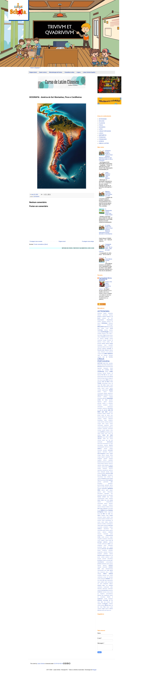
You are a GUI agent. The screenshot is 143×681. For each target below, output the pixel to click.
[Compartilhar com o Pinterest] (50, 194)
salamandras (110, 580)
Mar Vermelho (109, 363)
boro (112, 415)
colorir (111, 425)
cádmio (107, 436)
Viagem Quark (109, 385)
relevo (105, 573)
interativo (111, 503)
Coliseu (99, 331)
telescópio (105, 588)
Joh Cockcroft (109, 351)
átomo (111, 608)
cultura (111, 431)
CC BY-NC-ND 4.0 (58, 663)
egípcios (99, 451)
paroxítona (99, 547)
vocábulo (111, 603)
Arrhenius (111, 323)
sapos (98, 582)
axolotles (111, 411)
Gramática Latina (69, 72)
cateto (105, 420)
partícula (99, 548)
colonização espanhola (103, 425)
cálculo (111, 437)
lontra (98, 513)
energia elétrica (101, 455)
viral (112, 602)
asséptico (105, 405)
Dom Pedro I (110, 333)
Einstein (108, 335)
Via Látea (103, 385)
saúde (105, 582)
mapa (107, 515)
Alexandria (110, 313)
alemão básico (102, 391)
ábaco (108, 607)
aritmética (111, 403)
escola (99, 462)
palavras (105, 542)
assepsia (99, 405)
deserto (111, 445)
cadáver (103, 416)
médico (111, 527)
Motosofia (110, 366)
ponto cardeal (100, 557)
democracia (100, 443)
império (99, 501)
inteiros (105, 503)
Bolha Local (104, 328)
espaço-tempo (100, 463)
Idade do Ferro (106, 346)
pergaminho (100, 552)
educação (110, 450)
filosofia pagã (109, 473)
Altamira (99, 314)
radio (103, 568)
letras (106, 510)
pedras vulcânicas (102, 550)
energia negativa (101, 456)
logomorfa (110, 511)
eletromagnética (101, 453)
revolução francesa (101, 575)
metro (102, 522)
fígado (108, 478)
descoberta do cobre (108, 443)
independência (109, 501)
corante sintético (106, 430)
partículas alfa (105, 548)
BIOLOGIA (101, 121)
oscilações (104, 538)
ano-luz (104, 398)
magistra (103, 515)
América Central (101, 316)
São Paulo (110, 380)
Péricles (104, 373)
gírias (104, 491)
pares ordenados (108, 545)
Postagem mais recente (36, 241)
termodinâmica (109, 593)
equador (105, 458)
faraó (98, 471)
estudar (99, 468)
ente (112, 456)
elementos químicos (108, 451)
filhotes (104, 473)
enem (111, 453)
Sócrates (99, 381)
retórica (111, 573)
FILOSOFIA (102, 123)
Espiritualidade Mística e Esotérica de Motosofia (105, 279)
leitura (103, 510)
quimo (108, 563)
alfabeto (105, 393)
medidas (108, 518)
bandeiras (99, 413)
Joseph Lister (100, 353)
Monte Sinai (105, 366)
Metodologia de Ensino (55, 72)
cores (111, 430)
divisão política (108, 448)
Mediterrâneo (110, 364)
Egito (104, 335)
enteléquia (99, 458)
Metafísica (100, 366)
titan (102, 595)
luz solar (108, 513)
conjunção (105, 428)
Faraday (104, 340)
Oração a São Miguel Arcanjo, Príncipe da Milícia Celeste (105, 285)
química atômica (102, 565)
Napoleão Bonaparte (102, 368)
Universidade (105, 383)
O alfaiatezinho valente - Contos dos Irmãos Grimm (108, 212)
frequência (104, 478)
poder (103, 555)
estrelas (110, 467)
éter (105, 610)
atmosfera (110, 408)
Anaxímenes (110, 320)
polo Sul (111, 555)
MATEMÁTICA (102, 135)
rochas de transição (108, 577)
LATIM (100, 129)
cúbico (103, 440)
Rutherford (99, 378)
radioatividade (100, 570)
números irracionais (102, 533)
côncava (99, 440)
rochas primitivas (101, 578)
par (112, 543)
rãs (103, 580)
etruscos (111, 468)
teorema (105, 592)
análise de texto (102, 400)
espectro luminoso (108, 463)
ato (98, 410)
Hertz (105, 345)
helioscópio (110, 491)
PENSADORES (103, 139)
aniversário (99, 398)
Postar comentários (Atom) (41, 244)
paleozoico (104, 543)
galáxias (111, 480)
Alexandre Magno (102, 313)
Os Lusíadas (105, 369)
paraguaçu (99, 545)
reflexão (99, 573)
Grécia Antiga (109, 343)
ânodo (103, 610)
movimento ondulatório (102, 527)
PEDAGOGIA (102, 137)
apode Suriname (108, 401)
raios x (107, 572)
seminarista (110, 582)
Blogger (94, 669)
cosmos (102, 432)
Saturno (106, 378)
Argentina (104, 321)
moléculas (110, 525)
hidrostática (100, 493)
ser (98, 583)
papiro (109, 543)
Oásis (111, 369)
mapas (111, 515)
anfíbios (105, 396)
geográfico (99, 483)
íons (110, 610)
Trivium (99, 383)
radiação (111, 565)
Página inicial (33, 72)
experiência (99, 470)
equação (111, 458)
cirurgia (99, 423)
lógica (98, 515)
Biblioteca (106, 326)
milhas (106, 522)
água (103, 608)
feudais (107, 471)
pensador (111, 550)
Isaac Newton (105, 350)
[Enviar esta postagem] (41, 194)
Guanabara (99, 345)
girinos (111, 485)
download (99, 450)
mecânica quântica (101, 518)
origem (111, 537)
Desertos (104, 333)
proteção (109, 560)
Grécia (103, 343)
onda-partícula (109, 535)
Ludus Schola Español (89, 72)
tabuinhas (99, 588)
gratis (107, 490)
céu (107, 438)
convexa (99, 430)
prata (112, 557)
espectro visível (100, 465)
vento (98, 602)
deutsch (111, 446)
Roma (111, 376)
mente (103, 520)
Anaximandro (100, 320)
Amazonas (105, 314)
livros (105, 512)
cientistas (111, 421)
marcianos (99, 517)
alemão (111, 390)
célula (104, 438)
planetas (99, 555)
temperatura (105, 590)
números (110, 532)
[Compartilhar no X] (47, 194)
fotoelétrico (110, 475)
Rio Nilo (104, 374)
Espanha (103, 336)
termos (99, 595)
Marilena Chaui (100, 364)
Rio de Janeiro (109, 374)
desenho (106, 445)
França (104, 341)
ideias (108, 500)
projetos (104, 560)
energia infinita (109, 455)
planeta (111, 553)
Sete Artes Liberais (101, 380)
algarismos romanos (102, 395)
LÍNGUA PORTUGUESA (105, 131)
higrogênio (106, 493)
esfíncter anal (110, 461)
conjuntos (99, 428)
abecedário (106, 386)
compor (99, 427)
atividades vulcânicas (102, 408)
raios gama (110, 570)
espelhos (107, 465)
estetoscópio (105, 466)
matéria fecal (110, 517)
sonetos (111, 585)
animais (111, 396)
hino (112, 493)
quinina (111, 563)
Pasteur (106, 371)
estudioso (105, 468)
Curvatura (111, 331)
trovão (105, 598)
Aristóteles (104, 323)
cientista (106, 421)
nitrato (104, 530)
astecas (111, 405)
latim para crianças (102, 508)
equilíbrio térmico (102, 460)
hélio (108, 496)
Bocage (111, 326)
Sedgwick (111, 378)
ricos (108, 575)
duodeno (105, 450)
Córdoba (99, 333)
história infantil (101, 496)
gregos (111, 490)
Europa (106, 338)
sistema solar (101, 585)
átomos (99, 610)
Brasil (111, 328)
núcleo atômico (101, 532)
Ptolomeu (99, 373)
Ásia (105, 607)
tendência (99, 592)
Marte (105, 364)
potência (107, 557)
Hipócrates (99, 346)
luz (104, 513)
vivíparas (99, 603)
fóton (107, 480)
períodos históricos (108, 552)
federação (103, 471)
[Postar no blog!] (45, 194)
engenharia (108, 456)
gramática (104, 488)
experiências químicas (108, 470)
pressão (99, 558)
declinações (110, 442)
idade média (100, 500)
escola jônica (104, 461)
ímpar (108, 610)
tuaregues (110, 598)
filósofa (99, 475)
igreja (111, 500)
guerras (99, 491)
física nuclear (103, 480)
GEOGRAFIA (36, 196)
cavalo (98, 421)
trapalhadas (106, 595)
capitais (105, 418)
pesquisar (99, 553)
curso (106, 433)
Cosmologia (104, 332)
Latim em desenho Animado (105, 355)
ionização (105, 505)
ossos (98, 540)
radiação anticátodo (102, 567)
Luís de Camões (108, 357)
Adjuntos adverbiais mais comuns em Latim (108, 194)
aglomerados (105, 390)
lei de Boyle (110, 508)
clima (103, 423)
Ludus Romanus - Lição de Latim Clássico (108, 175)
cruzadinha (107, 431)
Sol (107, 380)
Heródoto (111, 345)
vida (102, 602)
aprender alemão (101, 403)
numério (107, 530)
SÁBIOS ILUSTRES (104, 143)
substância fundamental (103, 587)
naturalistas (106, 528)
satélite (102, 582)
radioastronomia (109, 568)
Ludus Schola (40, 663)
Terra (111, 381)
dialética (99, 448)
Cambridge (100, 330)
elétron (107, 453)
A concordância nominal (108, 259)
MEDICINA (99, 363)
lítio (112, 513)
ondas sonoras (105, 537)
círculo (111, 438)
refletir (111, 572)
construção (110, 428)
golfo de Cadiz (101, 486)
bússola (99, 416)
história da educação (108, 495)
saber (105, 580)
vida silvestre (107, 602)
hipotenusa (99, 495)
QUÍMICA (101, 141)
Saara (103, 378)
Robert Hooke (106, 376)
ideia (105, 500)
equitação (110, 460)
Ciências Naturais (108, 330)
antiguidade (110, 398)
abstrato (111, 386)
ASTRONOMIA (103, 119)
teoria (108, 592)
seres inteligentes (104, 583)
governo (107, 486)
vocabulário (105, 603)
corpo (98, 431)
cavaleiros (110, 420)
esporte (111, 465)
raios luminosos (101, 572)
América (111, 314)
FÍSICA (101, 125)
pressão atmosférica (107, 558)
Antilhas (99, 321)
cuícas (103, 436)
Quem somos (43, 72)
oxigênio (103, 540)
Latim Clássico (108, 353)
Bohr (98, 328)
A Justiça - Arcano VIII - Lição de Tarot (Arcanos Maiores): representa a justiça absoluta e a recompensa (106, 230)
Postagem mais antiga (88, 241)
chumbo (102, 421)
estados (99, 466)
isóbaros (111, 505)
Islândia (111, 350)
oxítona (107, 540)
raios (105, 570)
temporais (110, 590)
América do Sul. (107, 318)
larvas (111, 506)
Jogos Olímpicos (101, 351)
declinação (99, 441)
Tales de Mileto (106, 381)
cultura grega (100, 433)
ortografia (99, 538)
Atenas (99, 324)
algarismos (110, 393)
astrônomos (110, 406)
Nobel (111, 368)
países (111, 548)
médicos (99, 528)
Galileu (108, 341)
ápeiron (107, 608)
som (107, 585)
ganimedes (105, 481)
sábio (111, 587)
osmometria (110, 538)
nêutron (111, 530)
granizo (103, 490)
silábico (111, 583)
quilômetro (104, 563)
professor (99, 560)
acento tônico (100, 388)
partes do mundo (108, 547)
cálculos (99, 438)
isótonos (99, 506)
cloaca (107, 423)
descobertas (100, 445)
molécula (105, 525)
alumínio (99, 396)
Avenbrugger (110, 324)
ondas (98, 537)
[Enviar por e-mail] (44, 194)
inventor (99, 505)
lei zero (99, 510)
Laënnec (99, 357)
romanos (107, 578)
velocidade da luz (108, 600)
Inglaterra (104, 348)
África (106, 605)
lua (101, 513)
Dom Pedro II (100, 335)
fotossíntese (100, 476)
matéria (104, 517)
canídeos (99, 418)
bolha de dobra (105, 415)
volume (99, 605)
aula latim (105, 412)
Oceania (99, 369)
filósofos (104, 475)
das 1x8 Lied (109, 440)
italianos (108, 506)
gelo (112, 481)
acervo (107, 388)
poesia (107, 555)
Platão (111, 371)
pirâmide (106, 553)
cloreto (111, 423)
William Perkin (100, 386)
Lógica (79, 72)
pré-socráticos (109, 562)
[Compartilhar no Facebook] (48, 194)
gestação (107, 485)
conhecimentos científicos (107, 427)
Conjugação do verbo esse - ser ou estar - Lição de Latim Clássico (105, 248)
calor (106, 416)
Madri (104, 363)
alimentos (111, 395)
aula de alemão (103, 410)
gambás (99, 481)
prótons (99, 563)
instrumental (100, 503)
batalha (104, 413)
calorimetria (110, 416)
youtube (102, 605)
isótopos (104, 506)
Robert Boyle (100, 376)
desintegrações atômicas (103, 446)
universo (99, 600)
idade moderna (109, 498)
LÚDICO (101, 133)
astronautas (100, 406)
